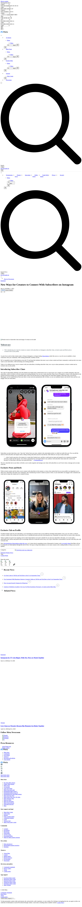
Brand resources (8, 857)
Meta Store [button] (6, 752)
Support (8, 73)
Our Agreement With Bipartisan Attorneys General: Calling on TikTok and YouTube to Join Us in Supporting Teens (33, 579)
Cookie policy (7, 871)
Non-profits (7, 833)
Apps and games (8, 788)
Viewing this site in (5, 2)
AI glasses (8, 37)
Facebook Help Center (9, 878)
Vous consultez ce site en (7, 11)
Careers (6, 855)
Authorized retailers (9, 818)
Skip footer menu (5, 775)
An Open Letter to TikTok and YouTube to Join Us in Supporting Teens (22, 575)
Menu (8, 40)
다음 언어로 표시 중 (6, 18)
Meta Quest (9, 49)
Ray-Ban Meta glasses (9, 782)
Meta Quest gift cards (9, 790)
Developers (7, 830)
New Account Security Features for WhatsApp (16, 583)
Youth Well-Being (44, 175)
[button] (2, 27)
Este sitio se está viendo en (7, 21)
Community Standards (6, 892)
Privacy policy (7, 868)
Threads (3, 722)
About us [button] (6, 756)
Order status (7, 813)
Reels (6, 555)
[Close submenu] (17, 45)
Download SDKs (8, 836)
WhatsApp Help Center (10, 882)
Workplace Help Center (10, 883)
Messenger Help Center (10, 879)
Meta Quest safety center (10, 822)
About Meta (7, 853)
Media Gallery (6, 748)
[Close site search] (2, 170)
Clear (2, 167)
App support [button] (7, 759)
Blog (5, 805)
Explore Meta (9, 60)
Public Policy (35, 175)
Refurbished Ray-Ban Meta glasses (13, 794)
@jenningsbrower (38, 460)
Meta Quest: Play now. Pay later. (12, 797)
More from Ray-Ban (9, 795)
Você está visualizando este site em (9, 5)
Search (2, 165)
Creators (3, 555)
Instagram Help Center (9, 880)
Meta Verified (7, 885)
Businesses (6, 831)
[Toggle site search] (1, 83)
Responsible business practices (11, 845)
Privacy (54, 175)
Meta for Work (7, 800)
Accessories (7, 787)
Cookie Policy (60, 902)
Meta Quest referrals (9, 803)
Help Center (10, 76)
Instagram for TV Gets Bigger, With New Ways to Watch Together (22, 658)
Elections (6, 847)
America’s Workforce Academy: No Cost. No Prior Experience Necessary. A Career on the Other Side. (30, 586)
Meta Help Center (8, 812)
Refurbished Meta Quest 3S (11, 793)
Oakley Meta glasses (9, 784)
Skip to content (4, 1)
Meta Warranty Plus (9, 798)
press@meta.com (6, 746)
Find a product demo (9, 816)
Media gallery (7, 856)
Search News (4, 272)
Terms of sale (7, 821)
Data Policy (4, 894)
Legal (5, 819)
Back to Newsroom (9, 279)
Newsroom (9, 80)
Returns (6, 815)
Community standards (9, 867)
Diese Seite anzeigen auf (7, 8)
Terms (5, 870)
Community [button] (7, 754)
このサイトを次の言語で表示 (9, 14)
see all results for (5, 168)
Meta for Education (9, 801)
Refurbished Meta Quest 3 (10, 791)
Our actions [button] (7, 755)
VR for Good (7, 834)
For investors (7, 859)
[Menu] (2, 29)
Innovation (27, 175)
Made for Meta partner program (12, 837)
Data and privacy (8, 844)
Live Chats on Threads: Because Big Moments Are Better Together (22, 726)
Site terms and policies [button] (9, 758)
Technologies (9, 175)
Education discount (9, 804)
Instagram (3, 280)
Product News (18, 175)
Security (62, 175)
